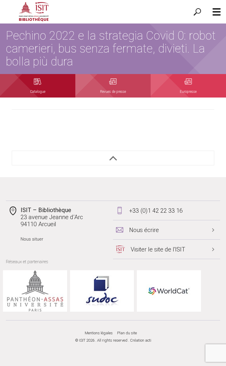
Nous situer (32, 239)
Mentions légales (99, 333)
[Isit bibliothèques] (33, 12)
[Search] (197, 11)
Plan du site (127, 333)
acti (148, 340)
